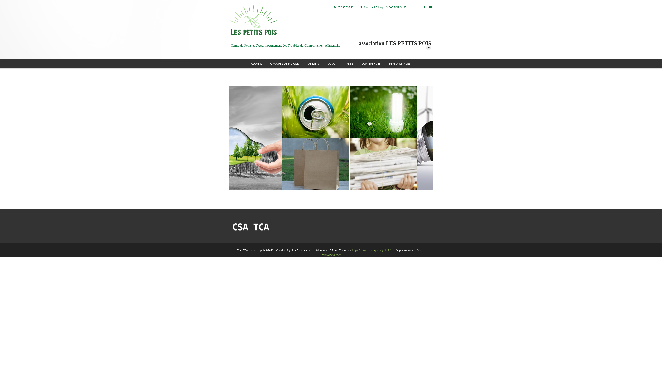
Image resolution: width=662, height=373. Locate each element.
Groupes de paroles (285, 63)
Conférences (371, 63)
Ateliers (314, 63)
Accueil (256, 63)
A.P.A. (331, 63)
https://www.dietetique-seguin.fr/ (371, 250)
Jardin (348, 63)
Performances (399, 63)
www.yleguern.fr (331, 254)
